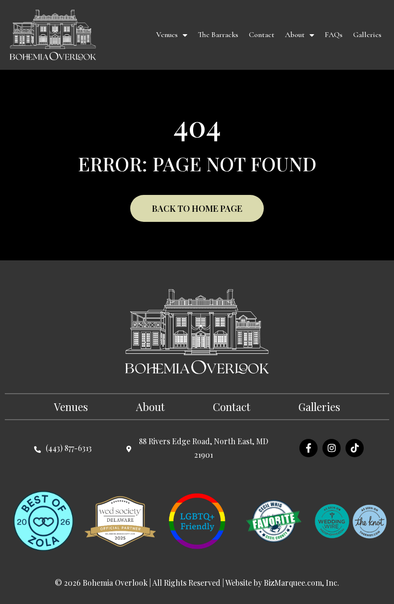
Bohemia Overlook (115, 583)
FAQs (334, 34)
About (295, 34)
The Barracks (218, 34)
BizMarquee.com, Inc (300, 583)
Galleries (367, 34)
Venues (167, 34)
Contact (261, 34)
